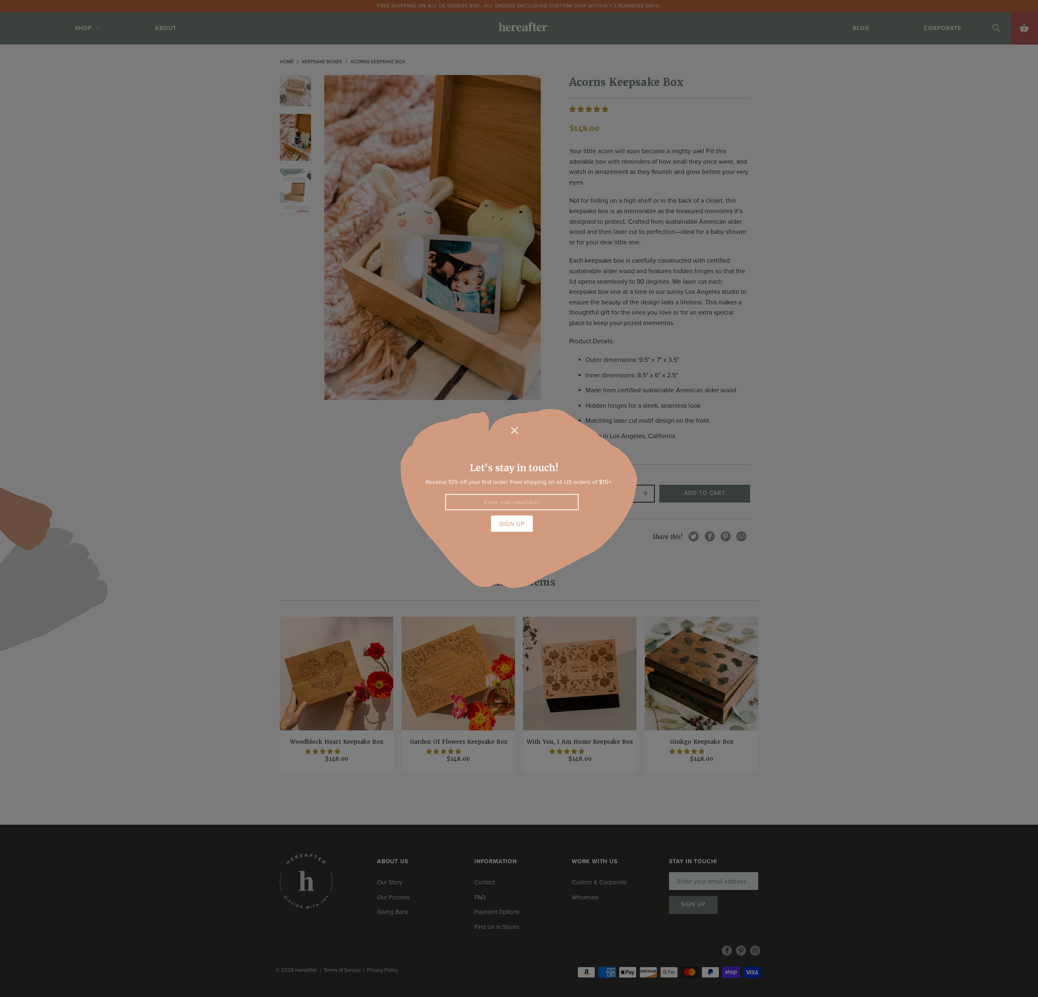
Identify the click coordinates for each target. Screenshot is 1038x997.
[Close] (514, 430)
